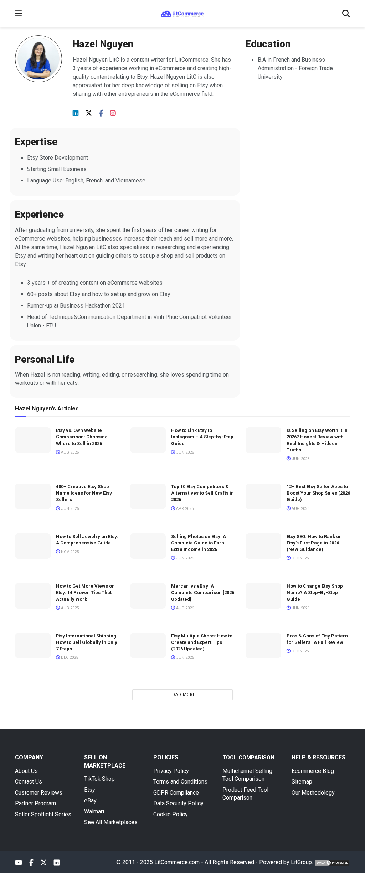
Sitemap (302, 781)
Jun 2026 (184, 452)
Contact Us (28, 781)
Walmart (94, 811)
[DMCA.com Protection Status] (332, 862)
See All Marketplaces (111, 822)
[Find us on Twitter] (89, 113)
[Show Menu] (18, 13)
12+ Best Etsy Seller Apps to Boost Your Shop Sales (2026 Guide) (318, 493)
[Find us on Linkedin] (75, 113)
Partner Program (35, 803)
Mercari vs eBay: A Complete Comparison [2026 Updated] (202, 592)
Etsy (89, 789)
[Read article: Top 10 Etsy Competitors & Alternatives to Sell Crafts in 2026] (148, 496)
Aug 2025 (69, 608)
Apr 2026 (184, 508)
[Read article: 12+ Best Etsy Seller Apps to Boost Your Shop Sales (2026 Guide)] (263, 496)
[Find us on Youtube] (18, 863)
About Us (26, 771)
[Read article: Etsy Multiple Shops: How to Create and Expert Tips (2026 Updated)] (148, 645)
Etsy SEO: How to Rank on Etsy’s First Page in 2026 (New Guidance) (314, 543)
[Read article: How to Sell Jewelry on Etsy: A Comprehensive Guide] (33, 546)
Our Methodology (313, 792)
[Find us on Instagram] (113, 113)
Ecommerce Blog (313, 771)
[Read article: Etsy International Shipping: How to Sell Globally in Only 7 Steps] (33, 645)
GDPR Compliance (176, 792)
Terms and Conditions (180, 781)
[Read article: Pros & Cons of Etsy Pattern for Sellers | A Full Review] (263, 645)
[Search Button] (346, 13)
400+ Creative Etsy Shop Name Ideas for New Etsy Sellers (84, 493)
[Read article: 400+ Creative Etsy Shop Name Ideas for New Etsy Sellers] (33, 496)
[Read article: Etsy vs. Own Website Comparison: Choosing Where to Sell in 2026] (33, 440)
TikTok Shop (99, 778)
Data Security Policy (178, 803)
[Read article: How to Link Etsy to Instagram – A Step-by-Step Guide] (148, 440)
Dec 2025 (300, 558)
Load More (182, 694)
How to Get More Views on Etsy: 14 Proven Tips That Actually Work (85, 592)
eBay (90, 800)
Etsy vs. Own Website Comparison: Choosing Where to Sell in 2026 (82, 437)
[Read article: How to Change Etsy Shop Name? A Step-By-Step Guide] (263, 596)
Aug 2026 (69, 452)
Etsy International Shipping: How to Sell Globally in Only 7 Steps (87, 642)
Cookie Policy (170, 814)
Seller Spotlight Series (43, 814)
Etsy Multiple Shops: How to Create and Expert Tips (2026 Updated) (201, 642)
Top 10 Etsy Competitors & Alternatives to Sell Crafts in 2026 (202, 493)
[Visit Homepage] (182, 14)
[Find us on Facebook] (101, 113)
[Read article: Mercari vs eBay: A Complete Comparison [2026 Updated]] (148, 596)
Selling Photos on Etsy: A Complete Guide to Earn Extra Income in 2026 (198, 543)
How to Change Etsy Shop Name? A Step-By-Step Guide (315, 592)
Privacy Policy (171, 771)
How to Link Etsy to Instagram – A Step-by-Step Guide (202, 437)
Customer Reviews (38, 792)
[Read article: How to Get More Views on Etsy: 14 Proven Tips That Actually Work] (33, 596)
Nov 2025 (69, 551)
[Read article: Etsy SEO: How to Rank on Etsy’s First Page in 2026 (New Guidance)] (263, 546)
